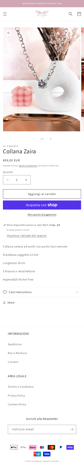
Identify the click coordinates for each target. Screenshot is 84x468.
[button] (5, 14)
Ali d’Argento (36, 461)
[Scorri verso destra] (50, 138)
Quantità (8, 172)
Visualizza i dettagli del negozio (27, 235)
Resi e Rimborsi (17, 353)
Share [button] (11, 302)
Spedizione (15, 344)
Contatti (13, 362)
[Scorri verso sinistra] (33, 138)
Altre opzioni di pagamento (42, 214)
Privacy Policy (16, 395)
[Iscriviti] (71, 429)
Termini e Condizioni (21, 386)
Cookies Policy (17, 404)
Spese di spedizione (28, 165)
